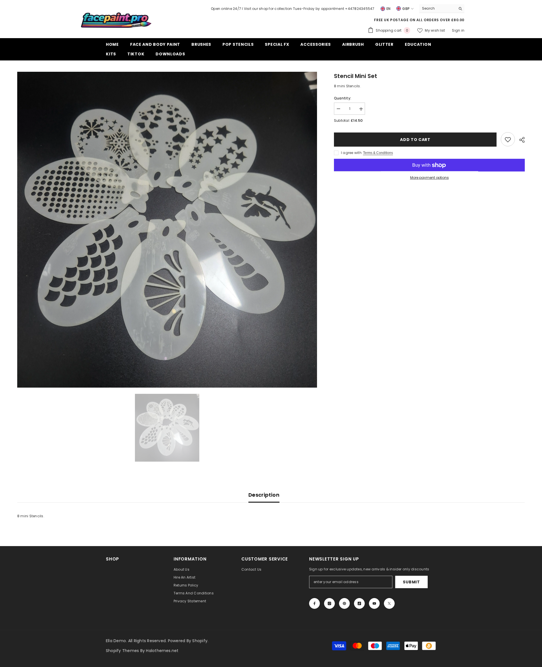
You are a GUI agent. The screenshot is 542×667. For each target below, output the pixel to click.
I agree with (351, 153)
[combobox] (437, 8)
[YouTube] (374, 603)
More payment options (429, 177)
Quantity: (342, 98)
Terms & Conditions (378, 153)
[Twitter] (389, 603)
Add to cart (415, 139)
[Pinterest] (344, 603)
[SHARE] (520, 140)
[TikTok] (359, 603)
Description (263, 494)
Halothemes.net (162, 650)
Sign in (458, 30)
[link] (508, 139)
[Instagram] (329, 603)
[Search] (441, 8)
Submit (411, 582)
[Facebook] (314, 603)
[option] (167, 230)
